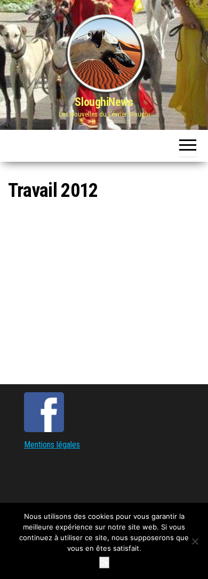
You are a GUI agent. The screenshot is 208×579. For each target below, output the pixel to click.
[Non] (194, 541)
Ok (104, 562)
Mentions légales (52, 445)
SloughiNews (104, 102)
